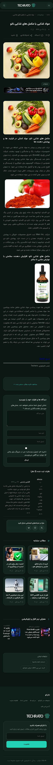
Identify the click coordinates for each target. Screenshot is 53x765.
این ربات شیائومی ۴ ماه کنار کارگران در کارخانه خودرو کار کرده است (14, 598)
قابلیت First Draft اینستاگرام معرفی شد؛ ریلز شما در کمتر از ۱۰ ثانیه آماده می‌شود (32, 633)
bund (42, 359)
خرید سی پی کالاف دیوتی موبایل (34, 668)
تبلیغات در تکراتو (44, 700)
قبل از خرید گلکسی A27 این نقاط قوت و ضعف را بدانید (39, 598)
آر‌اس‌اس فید (45, 706)
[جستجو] (4, 5)
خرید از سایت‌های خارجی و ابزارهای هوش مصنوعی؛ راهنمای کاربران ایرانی (39, 568)
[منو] (49, 5)
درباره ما (33, 700)
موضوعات (40, 15)
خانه (48, 15)
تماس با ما (24, 700)
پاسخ (40, 514)
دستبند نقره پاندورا (38, 662)
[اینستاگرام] (35, 527)
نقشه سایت (14, 700)
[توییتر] (41, 527)
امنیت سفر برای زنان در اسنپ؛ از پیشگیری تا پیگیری (15, 567)
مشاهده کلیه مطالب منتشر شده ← (25, 384)
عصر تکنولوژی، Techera (40, 365)
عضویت (26, 744)
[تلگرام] (28, 527)
